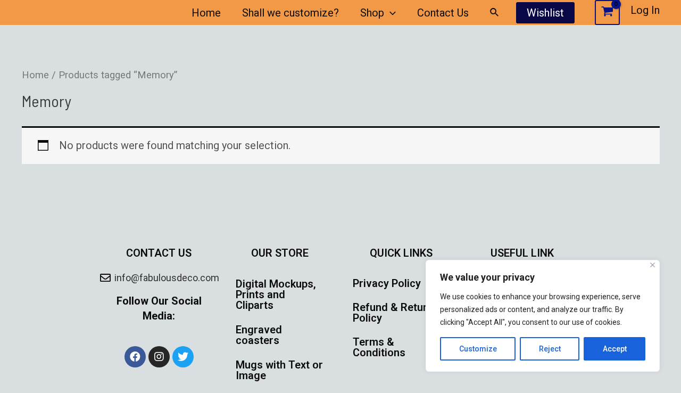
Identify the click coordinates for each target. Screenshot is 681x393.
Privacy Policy (387, 283)
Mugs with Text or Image (279, 370)
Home (206, 12)
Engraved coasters (259, 335)
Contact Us (443, 12)
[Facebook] (135, 356)
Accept (615, 349)
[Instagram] (159, 356)
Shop (372, 12)
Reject (550, 349)
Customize (478, 349)
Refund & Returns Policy (396, 312)
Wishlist (545, 12)
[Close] (652, 265)
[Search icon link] (495, 12)
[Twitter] (183, 356)
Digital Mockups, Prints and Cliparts (276, 294)
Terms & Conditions (379, 347)
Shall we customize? (290, 12)
